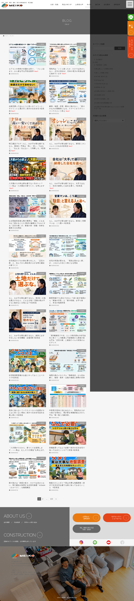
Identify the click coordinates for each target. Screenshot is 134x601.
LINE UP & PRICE (69, 563)
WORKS (66, 568)
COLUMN (66, 581)
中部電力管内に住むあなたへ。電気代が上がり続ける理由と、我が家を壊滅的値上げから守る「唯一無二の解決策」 (67, 412)
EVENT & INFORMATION (92, 559)
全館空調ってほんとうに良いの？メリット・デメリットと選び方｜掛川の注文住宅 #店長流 (26, 108)
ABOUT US (14, 516)
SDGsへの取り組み (30, 522)
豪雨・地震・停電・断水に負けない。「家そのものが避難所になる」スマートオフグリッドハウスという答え (67, 108)
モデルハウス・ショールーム (116, 517)
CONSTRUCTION (20, 535)
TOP (64, 554)
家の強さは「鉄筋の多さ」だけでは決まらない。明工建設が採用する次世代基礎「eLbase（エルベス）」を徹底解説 (27, 485)
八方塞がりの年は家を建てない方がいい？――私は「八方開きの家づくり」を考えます (26, 186)
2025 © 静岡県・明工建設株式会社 (67, 597)
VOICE (65, 572)
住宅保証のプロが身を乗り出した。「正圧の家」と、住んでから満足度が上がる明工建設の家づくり (26, 263)
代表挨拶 (17, 522)
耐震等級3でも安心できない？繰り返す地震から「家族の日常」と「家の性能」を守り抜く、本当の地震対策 (67, 300)
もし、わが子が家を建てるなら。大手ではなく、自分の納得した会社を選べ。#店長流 (67, 186)
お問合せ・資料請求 (87, 517)
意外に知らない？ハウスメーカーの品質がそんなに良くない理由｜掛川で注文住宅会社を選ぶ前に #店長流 (26, 412)
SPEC (65, 559)
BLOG (65, 577)
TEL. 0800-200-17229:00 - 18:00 (87, 528)
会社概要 (7, 522)
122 (51, 499)
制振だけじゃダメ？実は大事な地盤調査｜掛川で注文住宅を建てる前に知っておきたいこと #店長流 (67, 485)
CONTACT (87, 568)
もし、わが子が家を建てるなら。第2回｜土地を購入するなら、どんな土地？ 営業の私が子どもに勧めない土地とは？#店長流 (27, 300)
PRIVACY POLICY (89, 577)
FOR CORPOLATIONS (91, 572)
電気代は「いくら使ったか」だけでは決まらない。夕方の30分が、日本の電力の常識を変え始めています (67, 71)
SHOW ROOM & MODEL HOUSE (94, 554)
